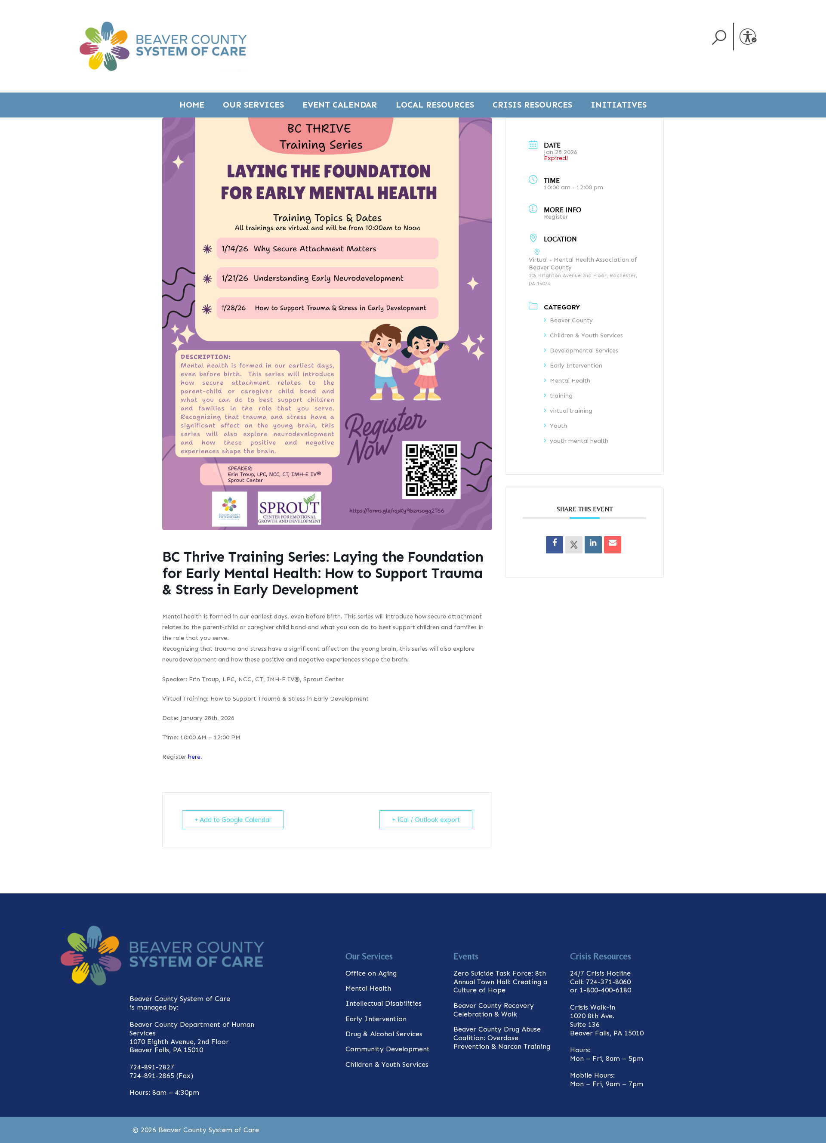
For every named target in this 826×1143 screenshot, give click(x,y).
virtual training (571, 410)
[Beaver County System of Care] (163, 46)
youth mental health (579, 441)
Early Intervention (576, 365)
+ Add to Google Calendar (232, 820)
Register (556, 216)
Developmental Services (584, 350)
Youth (558, 425)
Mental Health (570, 380)
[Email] (612, 544)
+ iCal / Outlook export (426, 820)
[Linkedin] (593, 544)
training (561, 395)
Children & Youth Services (586, 335)
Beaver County (571, 320)
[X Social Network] (574, 544)
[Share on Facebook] (554, 544)
